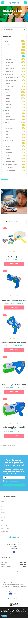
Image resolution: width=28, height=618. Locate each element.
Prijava (14, 485)
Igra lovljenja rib (14, 257)
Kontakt (3, 517)
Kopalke (8, 107)
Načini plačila (4, 525)
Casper (8, 95)
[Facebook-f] (14, 552)
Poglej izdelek (14, 264)
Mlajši (8, 65)
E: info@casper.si (14, 548)
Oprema (7, 122)
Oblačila (7, 89)
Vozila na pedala (11, 161)
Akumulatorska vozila (12, 143)
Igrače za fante (10, 53)
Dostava (3, 520)
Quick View (10, 251)
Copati (8, 116)
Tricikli (8, 158)
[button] (2, 2)
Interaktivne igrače (11, 80)
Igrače (6, 41)
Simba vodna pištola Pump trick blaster (14, 428)
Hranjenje (9, 128)
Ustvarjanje (9, 71)
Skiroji (8, 155)
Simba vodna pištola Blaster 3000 (14, 385)
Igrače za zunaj (10, 59)
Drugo (8, 146)
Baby (7, 44)
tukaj (16, 577)
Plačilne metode (4, 531)
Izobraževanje (9, 74)
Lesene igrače (10, 62)
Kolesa (8, 149)
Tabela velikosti (4, 515)
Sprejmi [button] (4, 615)
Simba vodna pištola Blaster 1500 (14, 300)
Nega (7, 134)
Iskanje (24, 29)
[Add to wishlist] (14, 251)
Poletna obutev (10, 119)
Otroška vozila (9, 140)
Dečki (7, 98)
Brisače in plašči (10, 125)
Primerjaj (17, 251)
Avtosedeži (9, 167)
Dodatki (8, 104)
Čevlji (7, 113)
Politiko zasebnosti (14, 481)
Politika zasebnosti (5, 528)
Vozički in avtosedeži (11, 164)
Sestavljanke (10, 86)
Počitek (8, 137)
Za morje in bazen (10, 170)
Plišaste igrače (10, 68)
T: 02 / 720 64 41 (14, 546)
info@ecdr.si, (18, 573)
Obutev (7, 110)
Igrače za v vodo (10, 56)
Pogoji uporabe (4, 523)
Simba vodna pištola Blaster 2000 (14, 342)
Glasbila (8, 47)
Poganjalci (9, 152)
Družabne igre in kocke (12, 77)
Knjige (8, 83)
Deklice (8, 101)
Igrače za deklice (11, 50)
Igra (7, 131)
